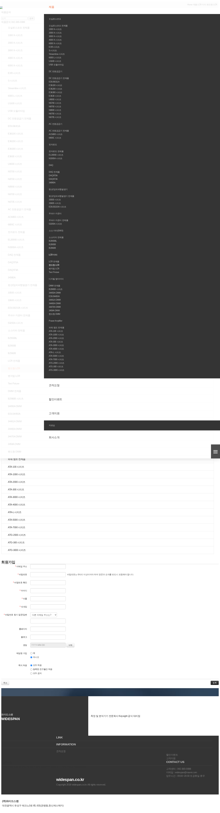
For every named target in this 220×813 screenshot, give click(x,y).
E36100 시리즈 (55, 85)
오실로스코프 (55, 19)
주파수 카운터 (55, 213)
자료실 (52, 425)
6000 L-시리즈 (55, 57)
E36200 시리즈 (55, 89)
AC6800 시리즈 (55, 134)
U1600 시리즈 (55, 61)
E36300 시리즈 (55, 92)
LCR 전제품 (54, 261)
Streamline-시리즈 (57, 54)
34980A (52, 182)
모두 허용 (37, 665)
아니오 (35, 657)
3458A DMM (54, 310)
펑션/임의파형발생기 (58, 189)
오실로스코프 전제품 (58, 25)
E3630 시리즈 (55, 96)
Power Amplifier (56, 321)
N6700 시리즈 (55, 113)
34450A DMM (55, 293)
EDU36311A (54, 82)
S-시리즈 (53, 50)
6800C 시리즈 (55, 138)
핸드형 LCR (54, 265)
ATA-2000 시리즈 (56, 338)
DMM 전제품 (54, 285)
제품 (52, 7)
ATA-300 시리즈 (56, 342)
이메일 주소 (21, 566)
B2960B (52, 248)
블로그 (24, 637)
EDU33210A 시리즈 (57, 207)
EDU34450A (54, 296)
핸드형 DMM (54, 314)
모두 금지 (37, 673)
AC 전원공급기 (56, 124)
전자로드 (53, 144)
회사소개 (54, 437)
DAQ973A (53, 179)
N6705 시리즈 (55, 117)
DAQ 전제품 (54, 172)
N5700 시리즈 (55, 103)
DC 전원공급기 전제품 (59, 78)
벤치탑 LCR (54, 268)
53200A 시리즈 (55, 224)
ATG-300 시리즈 (56, 366)
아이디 (23, 590)
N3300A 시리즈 (55, 158)
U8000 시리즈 (55, 99)
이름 (24, 598)
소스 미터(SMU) (56, 230)
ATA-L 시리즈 (55, 352)
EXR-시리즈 (54, 47)
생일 (25, 645)
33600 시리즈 (55, 203)
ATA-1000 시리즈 (56, 334)
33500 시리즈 (55, 199)
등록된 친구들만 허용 (42, 669)
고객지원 (54, 413)
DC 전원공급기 (56, 71)
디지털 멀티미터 (56, 279)
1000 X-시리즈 (55, 29)
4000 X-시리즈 (55, 40)
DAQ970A (53, 175)
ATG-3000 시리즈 (56, 370)
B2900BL (53, 241)
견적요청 (54, 385)
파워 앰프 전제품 (56, 327)
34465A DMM (55, 303)
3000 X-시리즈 (55, 36)
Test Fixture (54, 272)
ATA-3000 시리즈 (56, 345)
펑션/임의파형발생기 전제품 (61, 196)
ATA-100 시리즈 (56, 331)
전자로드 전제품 (56, 151)
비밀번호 (22, 574)
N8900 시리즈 (55, 110)
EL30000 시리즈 (56, 155)
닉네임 (23, 607)
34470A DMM (55, 307)
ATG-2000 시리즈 (56, 363)
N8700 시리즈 (55, 106)
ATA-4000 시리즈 (56, 349)
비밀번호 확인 (20, 582)
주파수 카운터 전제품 (58, 220)
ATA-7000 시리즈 (56, 359)
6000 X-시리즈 (55, 43)
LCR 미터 (53, 255)
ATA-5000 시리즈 (56, 356)
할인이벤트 (56, 399)
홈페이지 (23, 629)
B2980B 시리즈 (55, 289)
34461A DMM (55, 300)
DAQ (51, 165)
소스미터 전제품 (56, 237)
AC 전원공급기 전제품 (59, 131)
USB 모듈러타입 (56, 64)
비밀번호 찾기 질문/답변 (15, 615)
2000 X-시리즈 (55, 33)
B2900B (52, 244)
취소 (5, 683)
